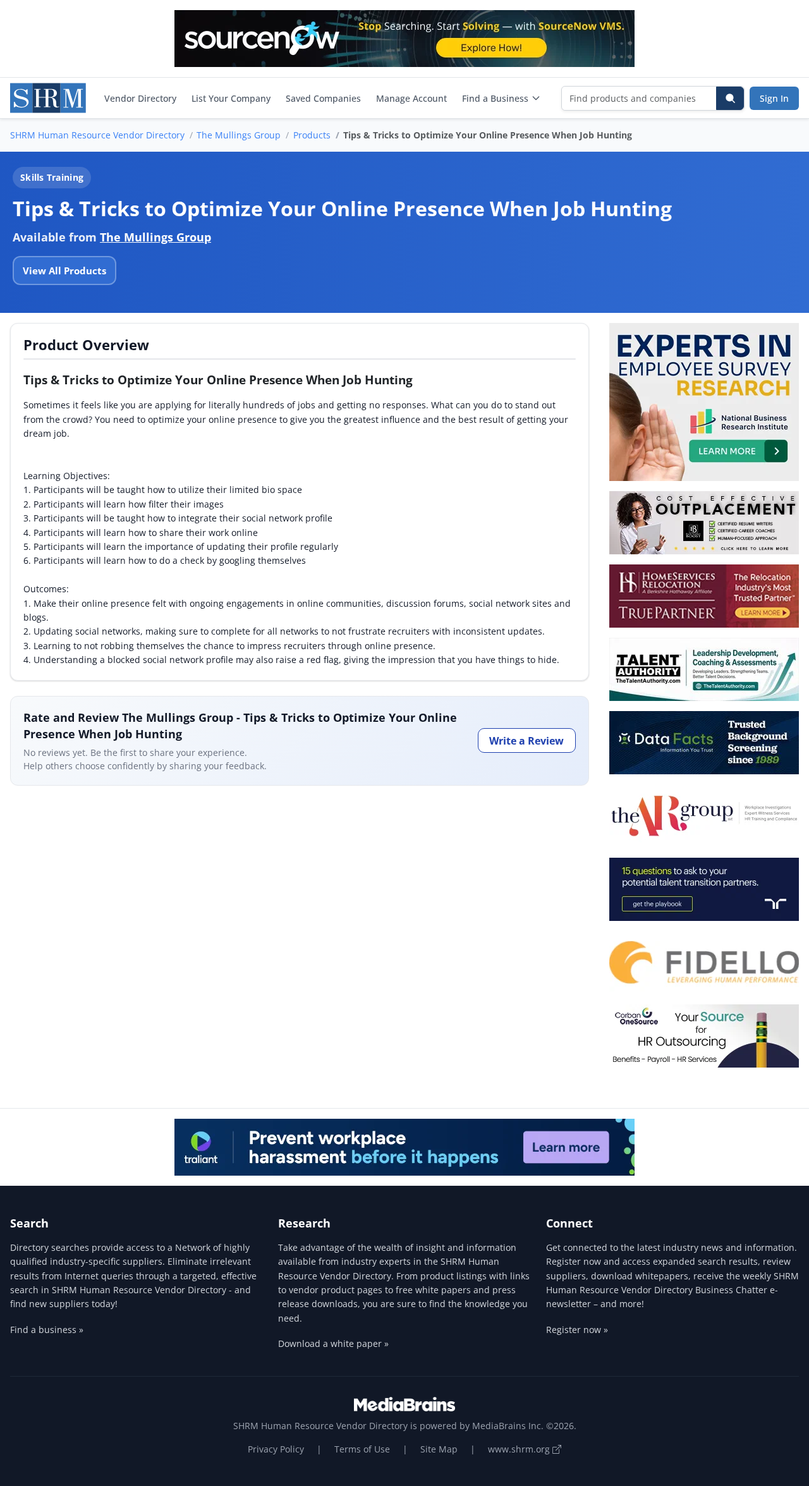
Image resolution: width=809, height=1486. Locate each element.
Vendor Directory (140, 98)
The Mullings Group (239, 135)
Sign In (774, 98)
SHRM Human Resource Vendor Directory (97, 135)
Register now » (577, 1330)
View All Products (64, 270)
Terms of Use (362, 1449)
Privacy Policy (276, 1449)
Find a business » (46, 1330)
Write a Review (526, 741)
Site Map (439, 1449)
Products (312, 135)
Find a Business (495, 98)
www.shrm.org (520, 1449)
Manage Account (411, 98)
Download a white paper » (333, 1343)
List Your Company (231, 98)
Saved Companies (323, 98)
